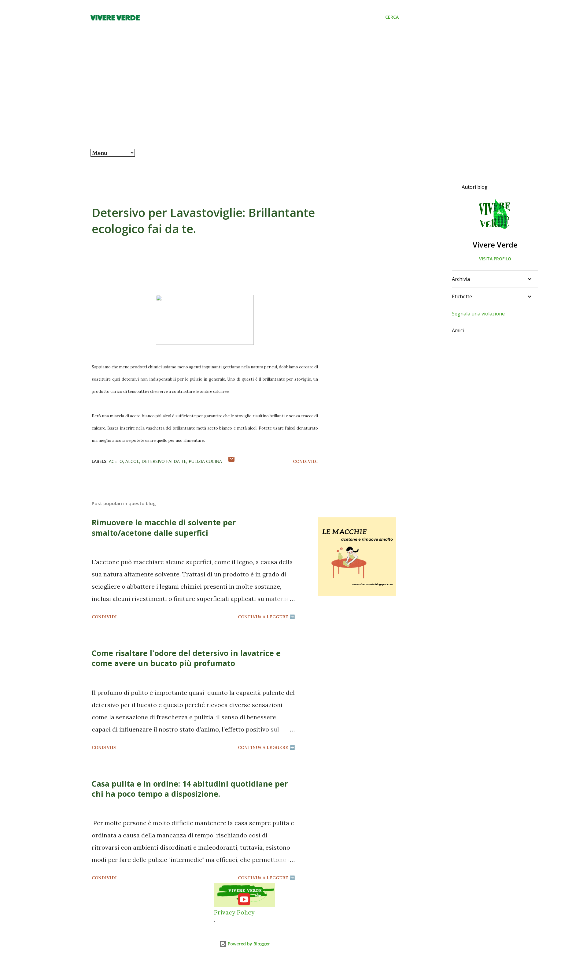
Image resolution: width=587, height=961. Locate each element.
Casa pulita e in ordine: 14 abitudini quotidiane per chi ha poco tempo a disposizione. (190, 788)
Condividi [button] (305, 461)
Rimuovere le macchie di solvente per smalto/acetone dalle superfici (164, 527)
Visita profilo (495, 259)
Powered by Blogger (248, 944)
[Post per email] (231, 461)
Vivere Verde (115, 17)
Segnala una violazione (478, 313)
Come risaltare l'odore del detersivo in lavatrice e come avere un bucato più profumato (186, 658)
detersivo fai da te (164, 461)
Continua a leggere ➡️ (266, 617)
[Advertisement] (244, 103)
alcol (132, 461)
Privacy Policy (234, 912)
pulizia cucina (205, 461)
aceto (116, 461)
